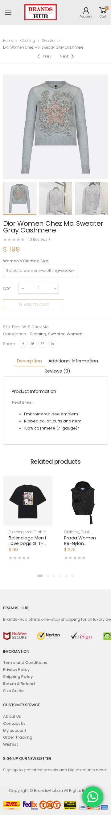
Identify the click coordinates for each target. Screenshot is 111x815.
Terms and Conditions (25, 662)
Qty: (6, 288)
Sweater (49, 40)
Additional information (73, 361)
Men (29, 532)
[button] (40, 576)
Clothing (27, 40)
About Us (12, 716)
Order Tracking (17, 737)
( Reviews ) (38, 240)
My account (15, 730)
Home (8, 40)
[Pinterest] (42, 344)
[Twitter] (33, 344)
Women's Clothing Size (25, 261)
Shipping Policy (18, 676)
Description (29, 361)
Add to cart (36, 304)
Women (74, 334)
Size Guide (13, 690)
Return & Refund (19, 683)
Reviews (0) (57, 371)
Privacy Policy (16, 669)
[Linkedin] (52, 344)
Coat (85, 532)
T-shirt (40, 532)
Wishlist (10, 744)
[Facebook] (23, 344)
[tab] (29, 361)
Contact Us (14, 723)
